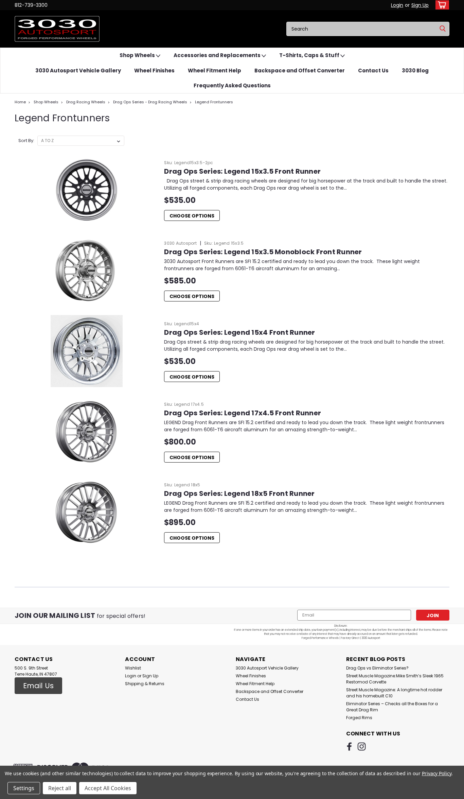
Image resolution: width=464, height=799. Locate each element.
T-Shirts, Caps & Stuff (309, 55)
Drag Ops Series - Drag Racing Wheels (150, 102)
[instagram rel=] (361, 746)
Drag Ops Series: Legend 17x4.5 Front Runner (242, 413)
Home (20, 102)
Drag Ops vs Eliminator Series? (377, 668)
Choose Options (191, 215)
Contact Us (373, 70)
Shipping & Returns (144, 684)
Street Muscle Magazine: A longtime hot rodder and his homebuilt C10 (394, 693)
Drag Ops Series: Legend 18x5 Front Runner (239, 493)
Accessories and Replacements (218, 55)
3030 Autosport (180, 243)
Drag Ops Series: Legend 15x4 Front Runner (239, 332)
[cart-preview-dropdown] (440, 5)
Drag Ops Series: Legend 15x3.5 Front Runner (242, 171)
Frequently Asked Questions (232, 85)
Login (397, 5)
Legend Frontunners (214, 102)
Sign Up (420, 5)
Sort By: (26, 140)
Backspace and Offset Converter (299, 70)
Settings (23, 788)
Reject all (59, 788)
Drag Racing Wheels (85, 102)
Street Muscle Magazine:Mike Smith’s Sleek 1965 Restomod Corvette (395, 679)
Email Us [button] (38, 686)
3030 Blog (415, 70)
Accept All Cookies (108, 788)
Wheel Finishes (154, 70)
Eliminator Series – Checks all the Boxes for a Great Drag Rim (392, 707)
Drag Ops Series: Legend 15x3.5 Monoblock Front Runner (263, 252)
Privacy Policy (436, 773)
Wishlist (133, 668)
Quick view (87, 221)
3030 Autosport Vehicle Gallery (78, 70)
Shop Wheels (138, 55)
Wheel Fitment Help (214, 70)
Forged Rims (359, 717)
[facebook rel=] (349, 746)
